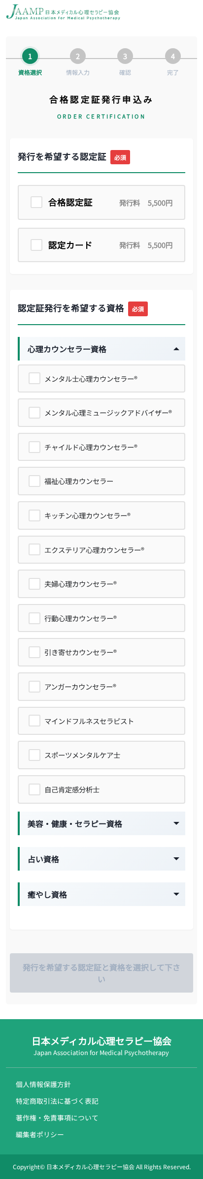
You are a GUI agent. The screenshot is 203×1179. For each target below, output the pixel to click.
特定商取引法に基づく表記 (57, 1101)
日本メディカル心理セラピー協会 (101, 1046)
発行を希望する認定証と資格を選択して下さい (101, 973)
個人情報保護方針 (43, 1084)
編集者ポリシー (40, 1134)
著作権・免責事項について (57, 1117)
